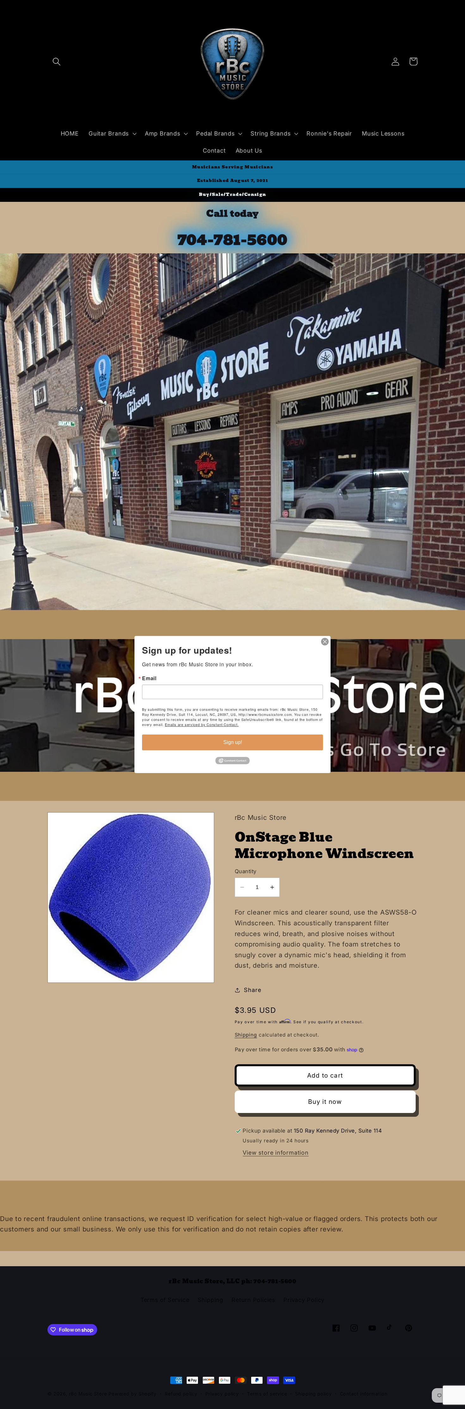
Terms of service (267, 1393)
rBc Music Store (88, 1393)
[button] (56, 61)
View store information (275, 1152)
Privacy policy (222, 1393)
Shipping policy (313, 1393)
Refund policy (181, 1393)
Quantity (246, 871)
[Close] (325, 641)
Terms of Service (164, 1299)
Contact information (364, 1393)
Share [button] (252, 989)
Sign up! (232, 742)
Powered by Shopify (132, 1393)
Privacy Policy (304, 1299)
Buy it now (325, 1101)
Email (149, 678)
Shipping (246, 1035)
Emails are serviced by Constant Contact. (202, 724)
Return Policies (253, 1299)
